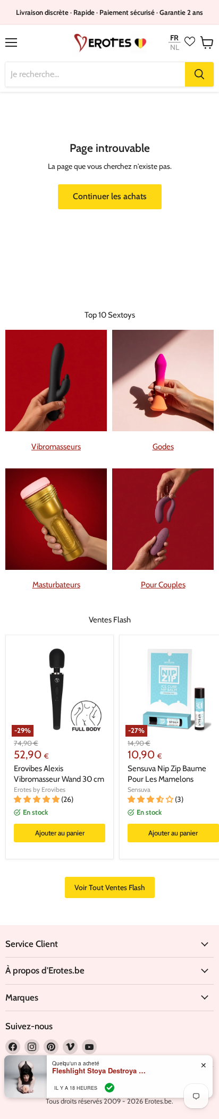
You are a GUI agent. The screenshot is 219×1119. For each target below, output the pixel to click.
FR (174, 37)
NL (174, 47)
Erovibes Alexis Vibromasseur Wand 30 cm (59, 774)
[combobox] (95, 74)
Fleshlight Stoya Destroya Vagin (100, 1070)
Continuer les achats (110, 196)
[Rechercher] (199, 74)
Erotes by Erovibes (39, 789)
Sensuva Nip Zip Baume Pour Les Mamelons (167, 774)
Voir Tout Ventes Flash (109, 887)
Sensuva (139, 789)
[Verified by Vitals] (109, 1087)
